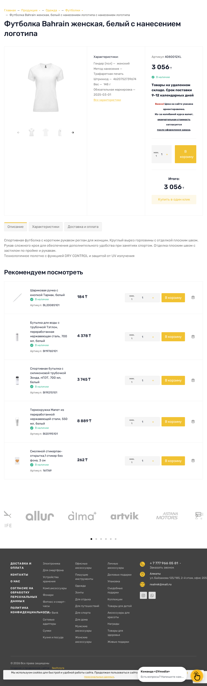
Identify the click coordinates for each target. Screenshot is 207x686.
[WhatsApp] (152, 595)
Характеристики (45, 227)
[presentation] (18, 132)
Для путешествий (87, 606)
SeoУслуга (58, 668)
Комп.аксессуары (55, 588)
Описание (15, 227)
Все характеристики (107, 99)
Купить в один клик (174, 199)
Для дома (81, 619)
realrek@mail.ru (161, 584)
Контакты (19, 574)
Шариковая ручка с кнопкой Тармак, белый (47, 293)
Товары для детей (120, 606)
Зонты (79, 592)
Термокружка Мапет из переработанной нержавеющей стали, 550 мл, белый (49, 416)
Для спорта (83, 612)
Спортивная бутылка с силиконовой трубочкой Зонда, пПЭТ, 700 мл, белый (48, 375)
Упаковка (114, 581)
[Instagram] (143, 595)
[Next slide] (196, 516)
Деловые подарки (119, 574)
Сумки (47, 630)
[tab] (91, 539)
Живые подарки (118, 641)
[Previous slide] (10, 516)
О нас (15, 581)
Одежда (80, 585)
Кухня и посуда (53, 637)
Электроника (51, 563)
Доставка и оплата (83, 227)
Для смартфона (53, 570)
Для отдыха (83, 599)
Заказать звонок (162, 567)
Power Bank (50, 612)
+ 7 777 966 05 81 (164, 563)
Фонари (48, 594)
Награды (113, 623)
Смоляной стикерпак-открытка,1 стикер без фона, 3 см (46, 455)
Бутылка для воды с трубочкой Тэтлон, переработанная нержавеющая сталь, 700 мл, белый (48, 332)
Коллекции (115, 599)
